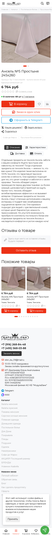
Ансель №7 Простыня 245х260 (38, 298)
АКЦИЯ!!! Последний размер (15, 458)
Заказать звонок (11, 353)
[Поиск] (42, 3)
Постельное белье (29, 9)
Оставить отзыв (26, 250)
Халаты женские (9, 404)
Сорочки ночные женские (14, 416)
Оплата (38, 153)
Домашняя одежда (11, 423)
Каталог (14, 9)
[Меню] (3, 3)
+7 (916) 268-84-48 (13, 344)
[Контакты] (48, 3)
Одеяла (5, 447)
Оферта (5, 491)
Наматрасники (8, 451)
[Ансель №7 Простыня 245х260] (39, 279)
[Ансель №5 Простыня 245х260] (26, 38)
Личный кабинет (9, 475)
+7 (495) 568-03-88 (13, 348)
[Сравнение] (47, 104)
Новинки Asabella (10, 466)
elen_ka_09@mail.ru (14, 360)
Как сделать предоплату (13, 487)
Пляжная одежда (10, 419)
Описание (15, 147)
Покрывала (6, 435)
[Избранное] (39, 104)
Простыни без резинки (31, 137)
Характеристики (37, 147)
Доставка (20, 153)
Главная (4, 9)
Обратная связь (9, 479)
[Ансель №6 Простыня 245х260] (13, 279)
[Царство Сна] (14, 3)
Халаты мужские (9, 408)
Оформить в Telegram (28, 120)
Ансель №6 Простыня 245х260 (12, 298)
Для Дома (6, 431)
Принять (13, 519)
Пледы (4, 439)
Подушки (6, 443)
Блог (3, 483)
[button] (25, 66)
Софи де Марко (10, 137)
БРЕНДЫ (6, 462)
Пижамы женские (10, 412)
